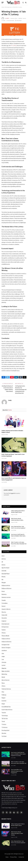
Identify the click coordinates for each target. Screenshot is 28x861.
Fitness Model (5, 635)
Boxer (3, 591)
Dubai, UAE (4, 615)
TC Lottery (14, 45)
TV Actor (4, 724)
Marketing (4, 674)
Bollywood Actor (6, 585)
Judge (3, 656)
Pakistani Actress (6, 689)
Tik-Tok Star (5, 718)
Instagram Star (5, 644)
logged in (12, 493)
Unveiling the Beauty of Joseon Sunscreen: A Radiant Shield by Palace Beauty (7, 388)
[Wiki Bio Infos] (13, 2)
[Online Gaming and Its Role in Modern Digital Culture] (14, 421)
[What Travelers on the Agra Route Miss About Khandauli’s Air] (6, 544)
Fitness (4, 632)
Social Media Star (6, 706)
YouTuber (4, 736)
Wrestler (4, 733)
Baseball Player (6, 573)
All (2, 561)
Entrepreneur (5, 627)
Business (4, 594)
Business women (6, 597)
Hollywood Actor (6, 638)
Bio (2, 579)
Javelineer (4, 650)
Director (4, 612)
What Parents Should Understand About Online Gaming (17, 520)
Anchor (3, 564)
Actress (4, 559)
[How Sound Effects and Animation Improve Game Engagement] (14, 468)
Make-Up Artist (5, 671)
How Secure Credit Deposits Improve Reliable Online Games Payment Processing (18, 536)
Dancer (3, 606)
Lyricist (3, 665)
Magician (4, 668)
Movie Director (5, 680)
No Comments (11, 20)
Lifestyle (4, 662)
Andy (7, 18)
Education (4, 618)
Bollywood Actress (6, 588)
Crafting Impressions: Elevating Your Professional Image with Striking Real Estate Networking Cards (20, 389)
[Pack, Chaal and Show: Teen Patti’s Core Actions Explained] (14, 445)
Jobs (3, 653)
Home (3, 7)
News (3, 683)
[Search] (25, 2)
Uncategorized (5, 730)
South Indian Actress (7, 709)
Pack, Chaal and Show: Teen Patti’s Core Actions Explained (13, 455)
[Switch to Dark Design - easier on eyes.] (23, 2)
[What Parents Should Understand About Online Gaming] (6, 520)
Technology (5, 715)
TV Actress (4, 727)
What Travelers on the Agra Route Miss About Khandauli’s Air (18, 543)
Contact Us (21, 857)
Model (3, 677)
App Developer (5, 567)
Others (3, 686)
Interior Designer (6, 647)
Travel (3, 721)
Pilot (3, 692)
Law (3, 659)
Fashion (4, 629)
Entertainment (5, 624)
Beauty (3, 576)
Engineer (4, 621)
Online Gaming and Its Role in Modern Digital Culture (12, 431)
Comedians (5, 603)
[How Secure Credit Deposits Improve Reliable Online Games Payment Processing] (6, 536)
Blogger (4, 582)
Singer (3, 703)
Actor (3, 556)
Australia (4, 570)
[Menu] (3, 2)
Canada (4, 600)
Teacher (4, 712)
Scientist (4, 700)
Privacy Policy (13, 857)
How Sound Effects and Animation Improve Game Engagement (14, 479)
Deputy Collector (6, 609)
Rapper (3, 697)
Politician (4, 695)
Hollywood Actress (6, 641)
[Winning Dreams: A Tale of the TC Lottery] (14, 29)
